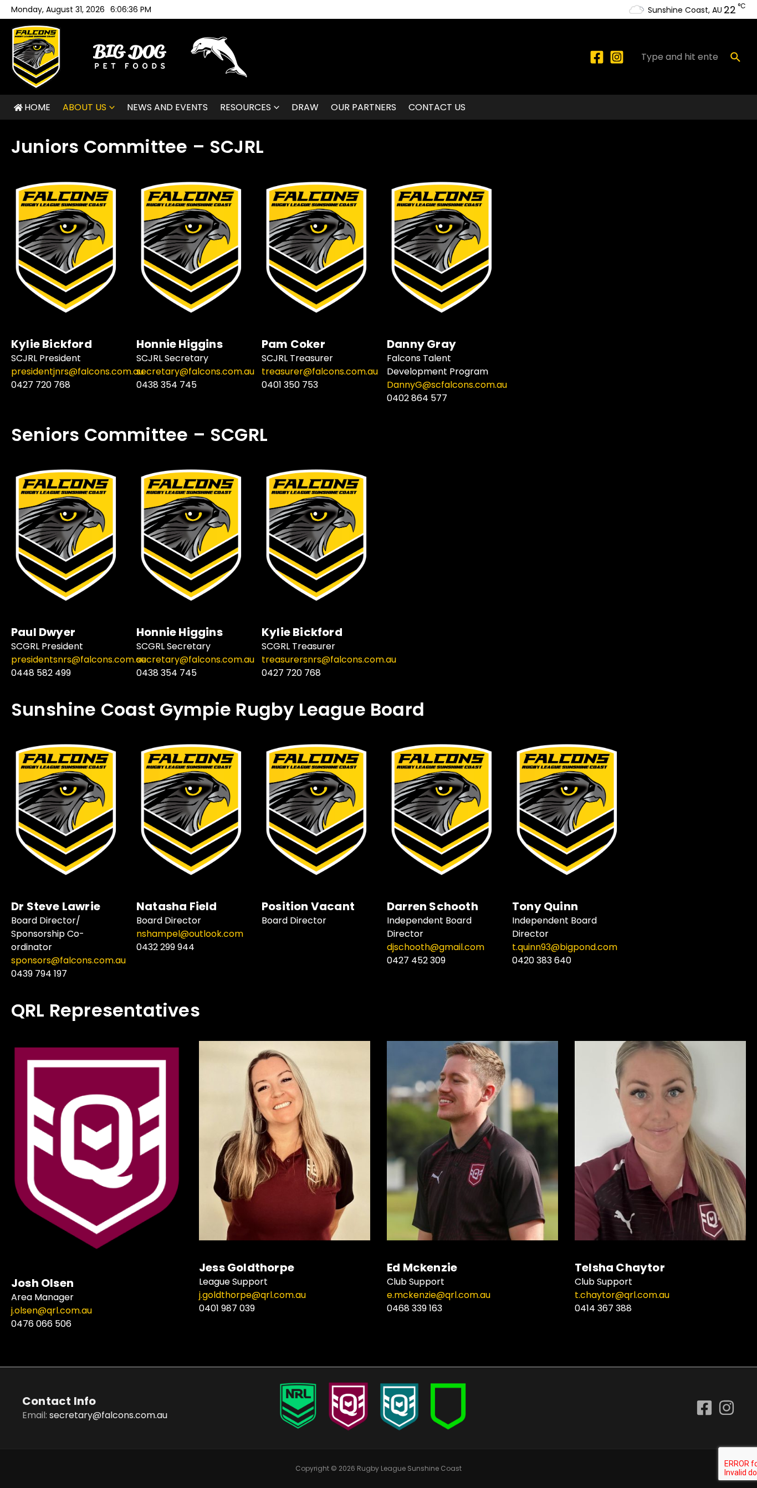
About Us (84, 107)
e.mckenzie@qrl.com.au (438, 1295)
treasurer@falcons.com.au (320, 371)
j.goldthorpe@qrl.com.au (252, 1295)
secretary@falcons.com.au (195, 371)
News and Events (167, 107)
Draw (305, 107)
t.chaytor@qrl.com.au (622, 1295)
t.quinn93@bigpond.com (564, 947)
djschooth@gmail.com (435, 947)
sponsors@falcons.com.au (68, 960)
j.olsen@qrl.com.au (51, 1310)
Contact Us (437, 107)
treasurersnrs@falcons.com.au (329, 659)
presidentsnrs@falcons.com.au (78, 659)
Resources (245, 107)
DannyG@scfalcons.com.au (447, 384)
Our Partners (363, 107)
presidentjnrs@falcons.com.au (77, 371)
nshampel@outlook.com (189, 933)
